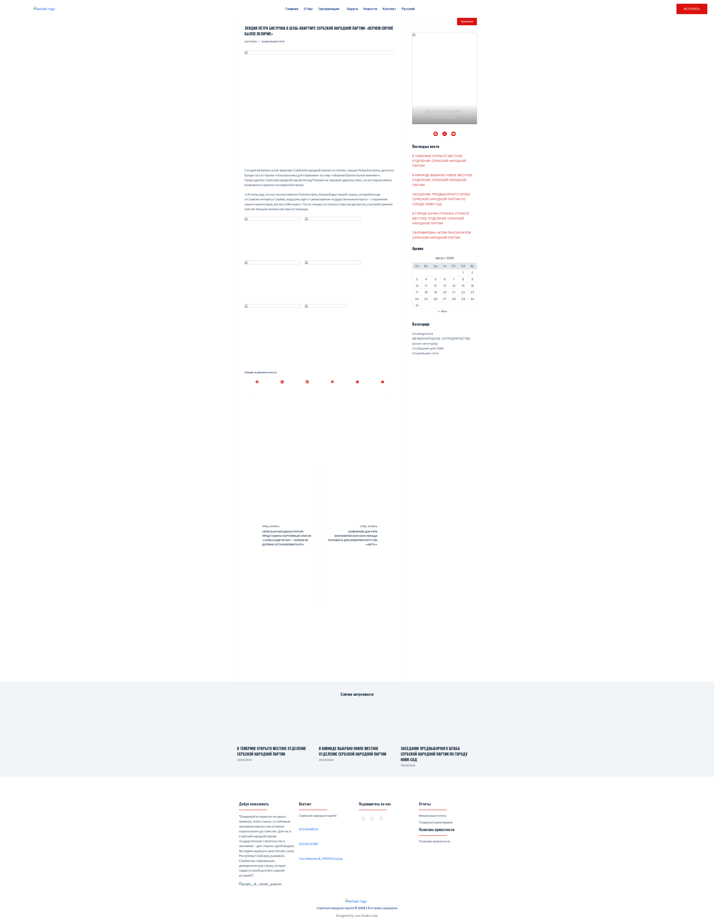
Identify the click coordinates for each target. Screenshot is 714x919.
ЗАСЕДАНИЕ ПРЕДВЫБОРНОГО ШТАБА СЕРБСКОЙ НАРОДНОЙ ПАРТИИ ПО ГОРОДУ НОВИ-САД (441, 199)
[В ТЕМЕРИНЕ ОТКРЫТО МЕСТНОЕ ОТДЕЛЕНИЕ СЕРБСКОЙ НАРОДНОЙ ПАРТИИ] (275, 721)
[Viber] (332, 381)
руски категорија (425, 343)
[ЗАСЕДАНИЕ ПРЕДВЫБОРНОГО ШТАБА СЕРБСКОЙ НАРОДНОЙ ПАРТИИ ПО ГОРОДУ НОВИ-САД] (439, 721)
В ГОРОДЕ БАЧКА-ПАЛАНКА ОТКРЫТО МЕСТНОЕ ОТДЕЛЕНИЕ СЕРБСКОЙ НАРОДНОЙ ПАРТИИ (440, 218)
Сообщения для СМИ (427, 348)
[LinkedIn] (307, 381)
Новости (370, 9)
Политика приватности (434, 841)
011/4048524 (309, 829)
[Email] (382, 381)
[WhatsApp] (357, 381)
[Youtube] (381, 818)
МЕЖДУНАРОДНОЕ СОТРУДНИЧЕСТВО (441, 338)
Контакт (389, 9)
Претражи (467, 21)
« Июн (442, 311)
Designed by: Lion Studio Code (357, 916)
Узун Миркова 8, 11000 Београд (320, 858)
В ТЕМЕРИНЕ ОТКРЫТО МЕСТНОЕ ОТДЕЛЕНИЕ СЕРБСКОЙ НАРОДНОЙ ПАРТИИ (439, 161)
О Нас (308, 9)
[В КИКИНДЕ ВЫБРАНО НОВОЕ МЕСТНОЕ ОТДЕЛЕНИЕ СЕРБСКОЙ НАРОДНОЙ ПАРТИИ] (357, 721)
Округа (352, 9)
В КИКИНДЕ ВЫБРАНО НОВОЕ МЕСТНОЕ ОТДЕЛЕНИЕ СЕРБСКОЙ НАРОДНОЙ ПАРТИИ (442, 180)
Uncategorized (422, 334)
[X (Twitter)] (282, 381)
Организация (329, 9)
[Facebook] (257, 381)
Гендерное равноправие (436, 822)
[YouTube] (453, 134)
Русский (408, 9)
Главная (291, 9)
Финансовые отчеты (433, 816)
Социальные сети (272, 41)
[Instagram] (444, 134)
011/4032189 (308, 844)
